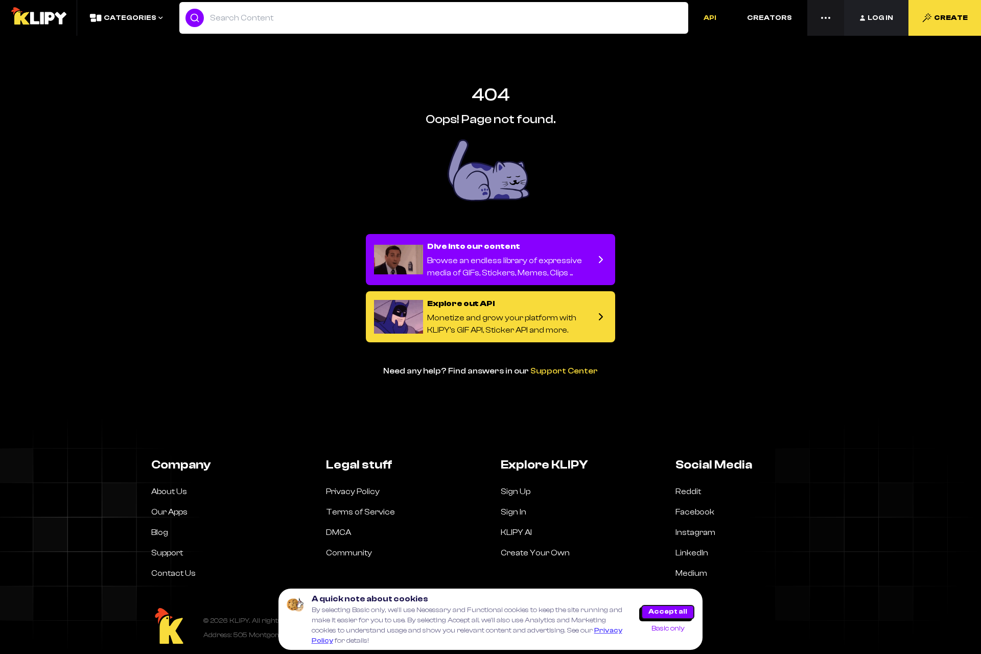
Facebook (694, 512)
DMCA (338, 532)
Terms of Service (360, 512)
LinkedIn (691, 552)
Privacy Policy (353, 491)
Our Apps (169, 512)
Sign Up (515, 491)
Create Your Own (535, 552)
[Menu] (825, 18)
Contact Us (173, 573)
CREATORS (769, 18)
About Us (169, 491)
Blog (159, 532)
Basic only (668, 628)
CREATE (951, 18)
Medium (691, 573)
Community (349, 552)
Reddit (688, 491)
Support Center (564, 371)
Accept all (667, 612)
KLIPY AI (516, 532)
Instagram (695, 532)
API (710, 18)
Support (167, 552)
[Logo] (38, 18)
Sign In (513, 512)
